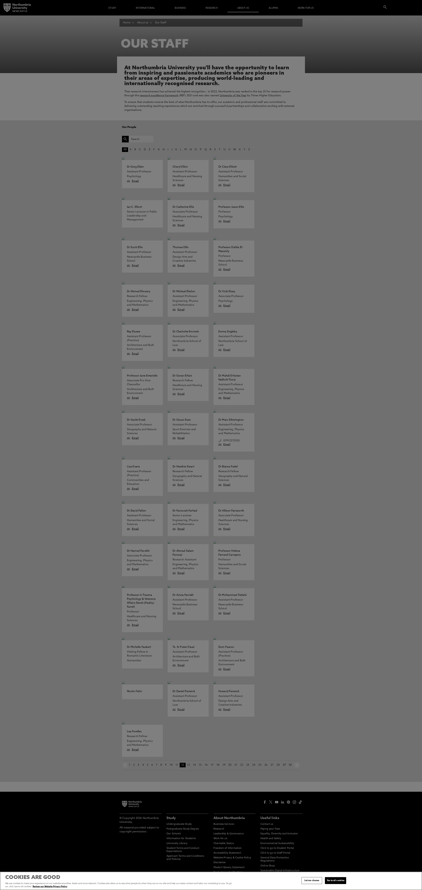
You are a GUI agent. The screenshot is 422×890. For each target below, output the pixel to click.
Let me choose (311, 880)
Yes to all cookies (335, 880)
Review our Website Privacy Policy (50, 887)
